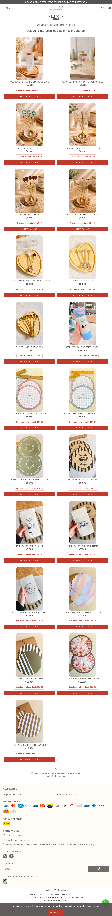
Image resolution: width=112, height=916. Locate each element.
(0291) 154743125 (14, 835)
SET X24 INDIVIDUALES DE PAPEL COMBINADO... (29, 679)
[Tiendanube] (56, 891)
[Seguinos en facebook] (11, 856)
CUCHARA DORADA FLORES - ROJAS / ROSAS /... (82, 214)
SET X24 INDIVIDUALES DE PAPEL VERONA (82, 679)
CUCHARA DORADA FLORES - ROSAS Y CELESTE (83, 148)
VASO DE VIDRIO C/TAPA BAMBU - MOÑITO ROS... (82, 82)
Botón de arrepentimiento (56, 900)
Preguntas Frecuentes (13, 794)
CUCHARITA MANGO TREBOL (82, 281)
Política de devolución (66, 794)
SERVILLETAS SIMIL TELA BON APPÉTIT (83, 546)
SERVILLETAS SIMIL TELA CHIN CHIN (29, 546)
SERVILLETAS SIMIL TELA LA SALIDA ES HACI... (29, 612)
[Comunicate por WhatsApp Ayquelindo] (105, 902)
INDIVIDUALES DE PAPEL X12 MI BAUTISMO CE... (82, 413)
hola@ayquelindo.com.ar (18, 840)
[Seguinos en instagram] (5, 856)
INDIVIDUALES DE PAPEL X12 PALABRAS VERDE (29, 480)
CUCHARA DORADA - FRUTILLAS (29, 214)
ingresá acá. (77, 898)
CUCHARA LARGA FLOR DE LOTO (29, 347)
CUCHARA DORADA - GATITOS (29, 148)
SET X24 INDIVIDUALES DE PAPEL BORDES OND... (82, 612)
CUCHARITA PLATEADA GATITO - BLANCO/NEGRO (29, 281)
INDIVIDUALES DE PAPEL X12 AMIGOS (83, 480)
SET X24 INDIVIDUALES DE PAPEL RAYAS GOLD (29, 745)
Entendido (56, 912)
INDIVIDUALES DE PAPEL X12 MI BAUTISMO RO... (29, 413)
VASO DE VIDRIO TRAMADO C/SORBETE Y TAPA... (29, 82)
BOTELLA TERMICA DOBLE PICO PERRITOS (82, 347)
